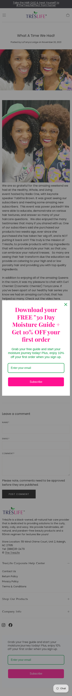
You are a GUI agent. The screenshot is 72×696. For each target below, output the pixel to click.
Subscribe (36, 381)
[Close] (66, 304)
